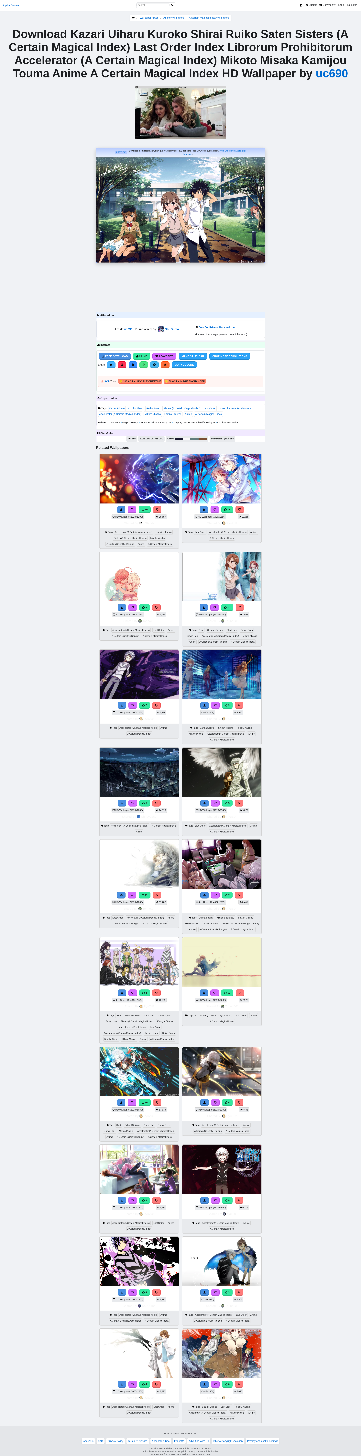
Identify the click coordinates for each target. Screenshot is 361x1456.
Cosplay (177, 422)
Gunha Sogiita (207, 728)
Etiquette (179, 1441)
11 (228, 509)
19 (146, 509)
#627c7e (194, 439)
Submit (312, 5)
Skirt (201, 630)
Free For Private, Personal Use (217, 327)
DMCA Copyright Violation (228, 1441)
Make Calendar (193, 356)
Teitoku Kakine (244, 728)
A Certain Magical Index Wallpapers (209, 17)
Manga (134, 422)
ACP (107, 381)
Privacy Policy (115, 1441)
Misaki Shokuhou (225, 918)
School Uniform (215, 630)
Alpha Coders (11, 5)
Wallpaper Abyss (149, 17)
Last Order (210, 408)
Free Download (116, 356)
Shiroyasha (148, 816)
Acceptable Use (161, 1441)
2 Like (142, 356)
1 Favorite (165, 356)
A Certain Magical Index (208, 414)
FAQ (100, 1441)
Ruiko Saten (153, 408)
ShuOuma (172, 329)
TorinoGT (149, 621)
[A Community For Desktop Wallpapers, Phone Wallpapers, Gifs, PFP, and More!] (133, 17)
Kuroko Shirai (135, 408)
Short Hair (232, 630)
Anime (188, 414)
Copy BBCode (184, 364)
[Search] (172, 5)
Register (352, 5)
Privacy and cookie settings (262, 1441)
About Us (88, 1441)
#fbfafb (186, 439)
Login (341, 5)
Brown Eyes (247, 630)
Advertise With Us (199, 1441)
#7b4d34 (203, 439)
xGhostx (148, 523)
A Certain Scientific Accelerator (125, 1321)
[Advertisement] (180, 287)
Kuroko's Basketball (227, 422)
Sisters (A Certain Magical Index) (181, 408)
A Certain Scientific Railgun (199, 422)
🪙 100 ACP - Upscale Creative (140, 381)
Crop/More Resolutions (229, 356)
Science (144, 422)
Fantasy (114, 422)
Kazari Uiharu (117, 408)
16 (146, 1102)
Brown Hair (192, 636)
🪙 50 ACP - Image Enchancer (185, 381)
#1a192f (179, 439)
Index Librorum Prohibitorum (235, 408)
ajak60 (231, 1213)
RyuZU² (231, 523)
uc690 (332, 73)
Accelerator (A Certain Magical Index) (120, 414)
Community (328, 5)
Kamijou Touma (172, 414)
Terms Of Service (137, 1441)
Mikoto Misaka (153, 414)
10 (228, 607)
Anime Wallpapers (174, 17)
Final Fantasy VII (160, 422)
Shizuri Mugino (225, 728)
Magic (124, 422)
